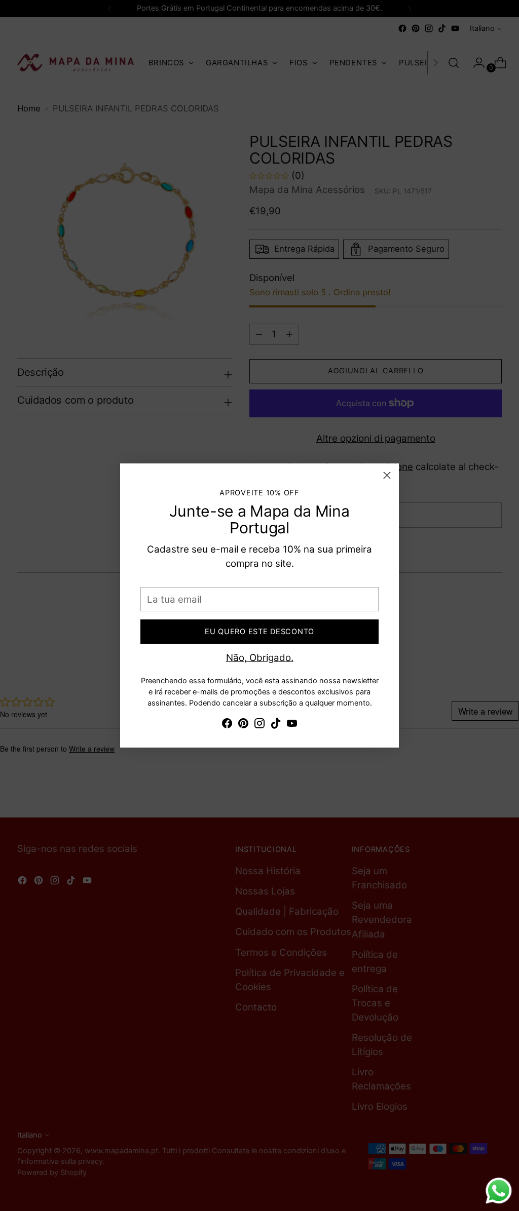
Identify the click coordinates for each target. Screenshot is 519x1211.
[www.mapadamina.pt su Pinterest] (243, 725)
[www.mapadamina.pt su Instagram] (259, 725)
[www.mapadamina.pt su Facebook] (227, 725)
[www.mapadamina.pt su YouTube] (292, 725)
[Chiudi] (387, 475)
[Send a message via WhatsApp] (499, 1191)
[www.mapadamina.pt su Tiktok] (276, 725)
